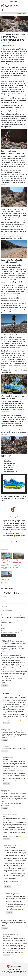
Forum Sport (10, 45)
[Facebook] (14, 541)
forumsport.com (21, 13)
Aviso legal (11, 969)
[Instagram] (12, 541)
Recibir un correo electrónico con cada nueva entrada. (12, 627)
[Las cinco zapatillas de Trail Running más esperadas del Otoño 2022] (18, 556)
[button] (10, 488)
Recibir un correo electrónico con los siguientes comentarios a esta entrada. (12, 621)
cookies (18, 969)
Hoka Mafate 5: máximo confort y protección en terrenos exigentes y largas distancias (6, 562)
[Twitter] (16, 541)
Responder (4, 685)
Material (3, 42)
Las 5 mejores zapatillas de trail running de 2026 (5, 579)
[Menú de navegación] (8, 10)
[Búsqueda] (3, 10)
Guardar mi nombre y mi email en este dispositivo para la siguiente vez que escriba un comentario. (13, 616)
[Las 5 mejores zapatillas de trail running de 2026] (6, 574)
